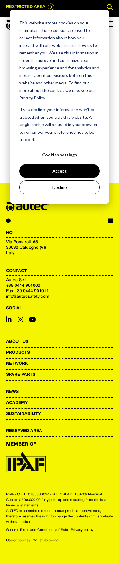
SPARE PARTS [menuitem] (20, 375)
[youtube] (32, 320)
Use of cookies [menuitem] (18, 540)
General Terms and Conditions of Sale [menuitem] (37, 530)
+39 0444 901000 (23, 286)
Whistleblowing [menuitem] (46, 540)
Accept (59, 171)
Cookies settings (59, 154)
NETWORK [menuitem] (17, 364)
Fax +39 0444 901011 (27, 291)
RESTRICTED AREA (25, 7)
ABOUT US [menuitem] (17, 342)
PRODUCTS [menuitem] (18, 353)
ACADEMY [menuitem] (17, 403)
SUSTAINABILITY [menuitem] (23, 414)
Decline (59, 187)
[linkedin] (9, 320)
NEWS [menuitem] (12, 392)
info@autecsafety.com (27, 297)
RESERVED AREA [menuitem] (24, 431)
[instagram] (20, 320)
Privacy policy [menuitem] (82, 530)
